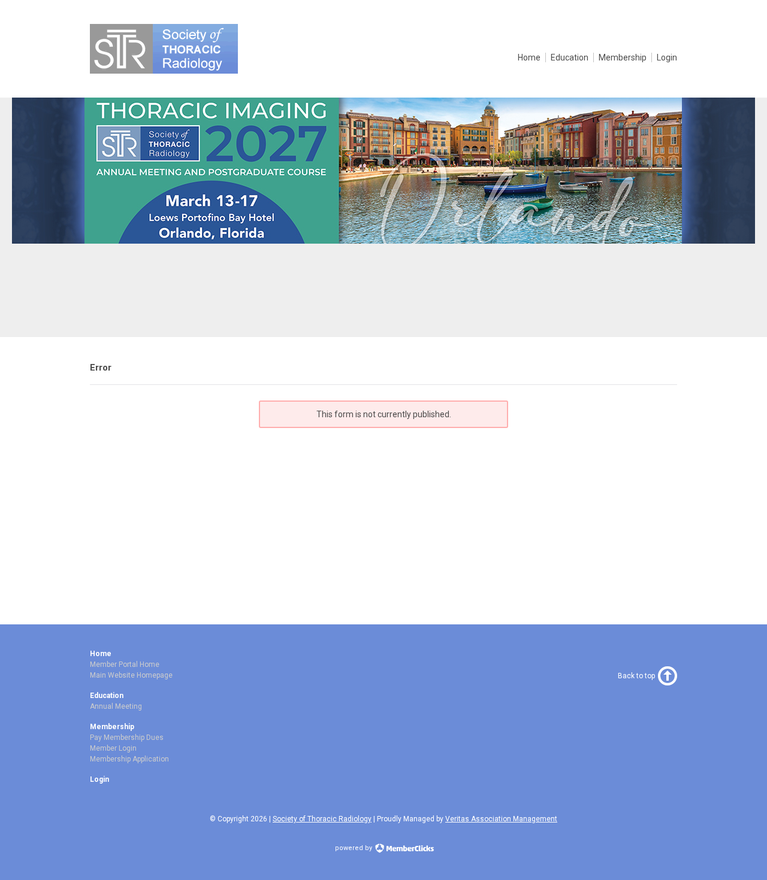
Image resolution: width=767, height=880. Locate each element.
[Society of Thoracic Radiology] (164, 70)
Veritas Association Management (501, 819)
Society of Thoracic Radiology (322, 819)
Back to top (636, 676)
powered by (354, 848)
